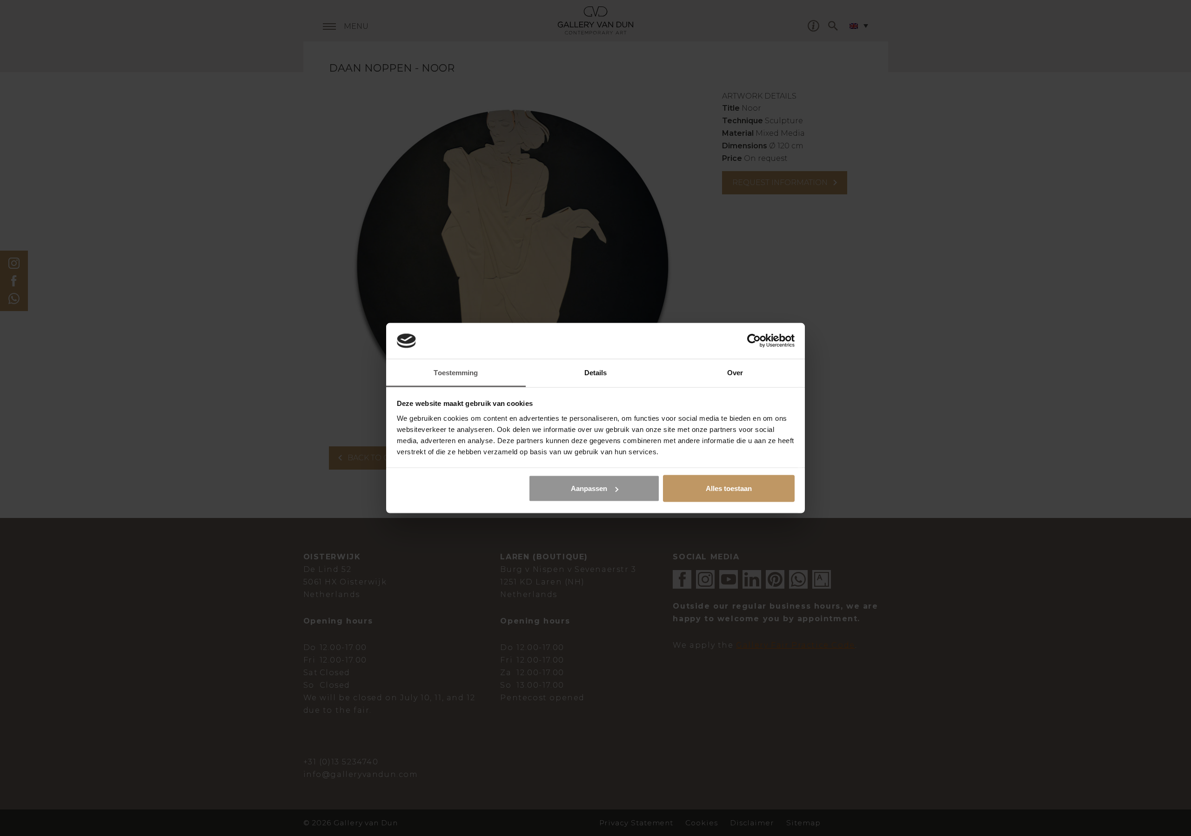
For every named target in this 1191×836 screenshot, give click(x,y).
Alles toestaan (729, 488)
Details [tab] (595, 372)
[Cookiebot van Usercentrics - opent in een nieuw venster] (754, 341)
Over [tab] (735, 372)
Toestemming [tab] (456, 372)
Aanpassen (589, 488)
